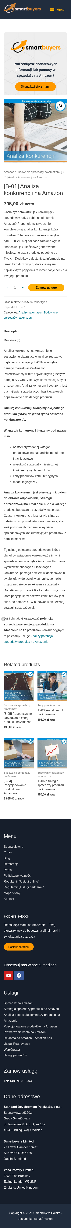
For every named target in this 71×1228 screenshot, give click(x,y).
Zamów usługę (46, 287)
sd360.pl (27, 1112)
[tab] (35, 331)
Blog (7, 858)
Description (12, 331)
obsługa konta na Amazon (35, 1218)
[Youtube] (8, 975)
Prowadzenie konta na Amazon (25, 1032)
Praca (8, 869)
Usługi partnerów (15, 1055)
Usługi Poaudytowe (17, 1043)
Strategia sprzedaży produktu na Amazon (31, 1009)
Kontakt (9, 898)
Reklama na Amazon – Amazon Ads (28, 1038)
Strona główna (13, 846)
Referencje (11, 864)
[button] (35, 86)
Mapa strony (12, 893)
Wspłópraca (12, 1049)
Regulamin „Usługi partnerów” (24, 887)
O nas (8, 852)
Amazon (9, 171)
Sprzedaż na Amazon (18, 1003)
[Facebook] (19, 975)
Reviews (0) (12, 340)
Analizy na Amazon (30, 312)
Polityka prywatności (17, 875)
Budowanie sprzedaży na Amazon (37, 171)
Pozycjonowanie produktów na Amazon (30, 1026)
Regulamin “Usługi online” (21, 881)
